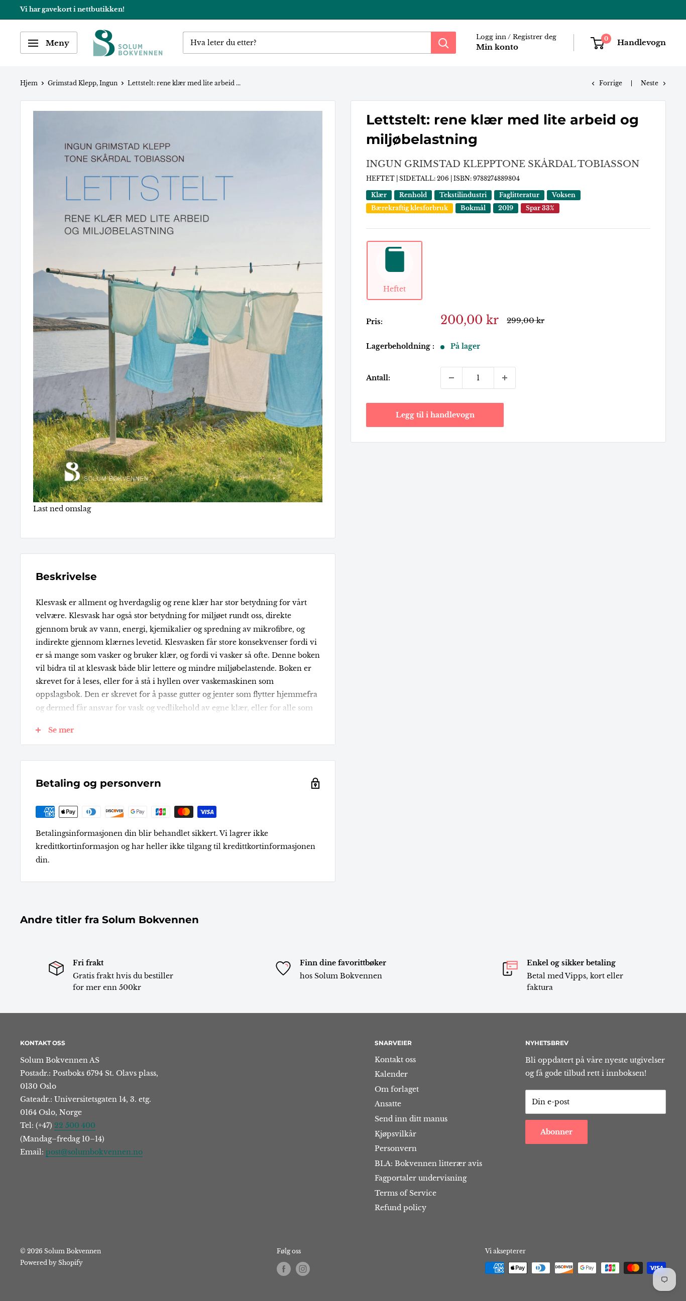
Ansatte (388, 1103)
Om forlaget (397, 1089)
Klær (379, 195)
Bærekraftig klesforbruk (409, 208)
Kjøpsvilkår (395, 1133)
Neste (649, 83)
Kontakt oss (395, 1059)
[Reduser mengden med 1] (451, 377)
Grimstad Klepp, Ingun (83, 83)
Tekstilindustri (463, 195)
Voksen (564, 195)
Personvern (396, 1148)
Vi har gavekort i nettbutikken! (72, 9)
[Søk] (443, 43)
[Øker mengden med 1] (504, 377)
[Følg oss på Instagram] (303, 1269)
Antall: (378, 377)
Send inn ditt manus (411, 1118)
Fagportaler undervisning (421, 1178)
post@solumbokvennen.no (94, 1152)
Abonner (556, 1131)
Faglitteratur (519, 195)
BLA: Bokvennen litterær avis (428, 1163)
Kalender (391, 1074)
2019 (505, 208)
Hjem (29, 83)
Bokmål (473, 208)
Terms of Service (405, 1193)
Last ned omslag (62, 508)
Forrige (610, 83)
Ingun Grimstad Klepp (430, 164)
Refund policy (400, 1207)
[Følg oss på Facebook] (284, 1269)
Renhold (413, 195)
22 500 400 (74, 1125)
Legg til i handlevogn (435, 414)
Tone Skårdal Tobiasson (567, 164)
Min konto (497, 47)
